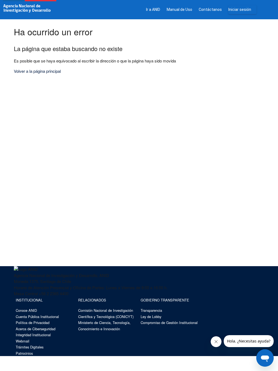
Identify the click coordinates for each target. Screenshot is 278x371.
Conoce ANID (26, 310)
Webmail (22, 341)
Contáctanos (210, 9)
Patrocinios (24, 353)
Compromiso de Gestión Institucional (169, 322)
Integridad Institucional (33, 334)
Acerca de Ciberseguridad (35, 328)
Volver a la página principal (37, 71)
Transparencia (151, 310)
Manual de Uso (179, 9)
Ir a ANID (153, 9)
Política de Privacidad (32, 322)
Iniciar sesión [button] (239, 9)
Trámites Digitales (29, 347)
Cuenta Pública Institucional (37, 316)
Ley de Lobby (151, 316)
